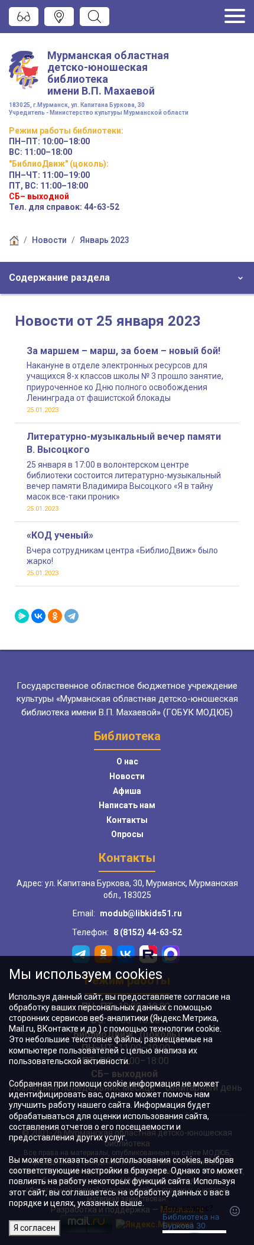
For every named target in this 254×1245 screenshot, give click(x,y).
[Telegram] (71, 616)
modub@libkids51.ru (141, 913)
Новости (49, 240)
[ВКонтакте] (38, 616)
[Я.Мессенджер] (22, 616)
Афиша (127, 791)
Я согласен (35, 1228)
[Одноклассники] (55, 616)
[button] (127, 278)
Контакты (127, 820)
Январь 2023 (104, 240)
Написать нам (127, 805)
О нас (127, 761)
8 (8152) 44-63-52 (147, 932)
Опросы (127, 834)
